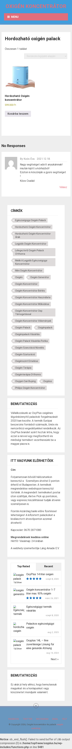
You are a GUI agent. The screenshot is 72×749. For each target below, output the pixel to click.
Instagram (42, 719)
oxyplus (47, 381)
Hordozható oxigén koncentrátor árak (33, 235)
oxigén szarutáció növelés (29, 347)
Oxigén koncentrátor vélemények (33, 321)
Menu (15, 16)
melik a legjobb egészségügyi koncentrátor (31, 262)
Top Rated (23, 566)
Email (55, 719)
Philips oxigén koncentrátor (30, 388)
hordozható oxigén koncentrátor (33, 227)
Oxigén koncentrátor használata (32, 297)
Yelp (64, 719)
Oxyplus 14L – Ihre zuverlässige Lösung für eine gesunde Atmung (40, 644)
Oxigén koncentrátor (36, 6)
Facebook (13, 719)
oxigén (19, 277)
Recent (48, 566)
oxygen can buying (25, 381)
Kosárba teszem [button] (18, 113)
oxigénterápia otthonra (28, 374)
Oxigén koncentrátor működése (32, 304)
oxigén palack (22, 327)
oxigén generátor (39, 277)
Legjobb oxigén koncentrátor (30, 243)
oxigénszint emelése (26, 361)
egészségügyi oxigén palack (30, 220)
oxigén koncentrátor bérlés (30, 290)
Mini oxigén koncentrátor (28, 270)
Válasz (63, 187)
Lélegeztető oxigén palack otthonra (29, 252)
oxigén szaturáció (25, 354)
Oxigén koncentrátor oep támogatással (28, 312)
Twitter (27, 719)
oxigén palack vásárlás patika (31, 341)
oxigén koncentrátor (26, 284)
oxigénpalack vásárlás (27, 334)
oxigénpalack (45, 327)
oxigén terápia (23, 367)
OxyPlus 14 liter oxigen (39, 574)
